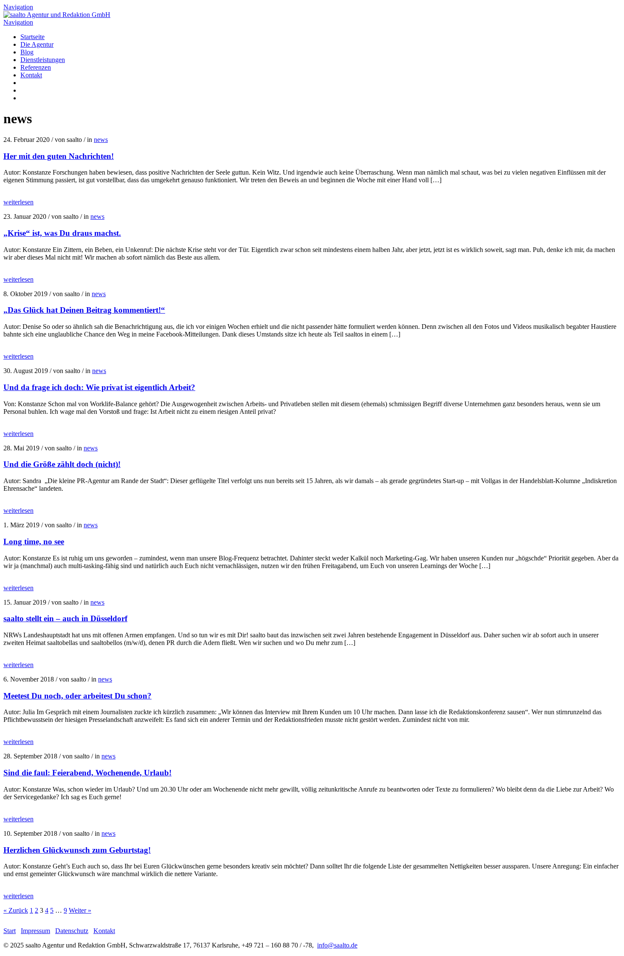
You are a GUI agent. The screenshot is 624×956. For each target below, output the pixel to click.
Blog (27, 52)
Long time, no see (33, 541)
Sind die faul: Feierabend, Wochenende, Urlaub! (87, 772)
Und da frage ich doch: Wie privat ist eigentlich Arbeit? (99, 387)
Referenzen (35, 67)
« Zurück (15, 910)
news (101, 139)
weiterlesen (18, 202)
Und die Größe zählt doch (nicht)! (62, 464)
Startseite (32, 36)
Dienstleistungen (42, 59)
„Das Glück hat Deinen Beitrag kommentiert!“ (84, 309)
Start (9, 930)
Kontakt (31, 75)
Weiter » (80, 910)
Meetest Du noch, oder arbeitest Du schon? (77, 695)
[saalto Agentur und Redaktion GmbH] (56, 14)
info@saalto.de (337, 945)
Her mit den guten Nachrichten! (58, 156)
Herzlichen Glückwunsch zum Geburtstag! (77, 850)
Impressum (35, 930)
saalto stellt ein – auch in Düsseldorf (65, 618)
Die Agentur (36, 44)
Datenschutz (71, 930)
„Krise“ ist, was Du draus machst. (62, 233)
